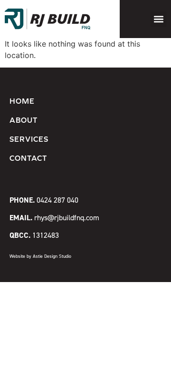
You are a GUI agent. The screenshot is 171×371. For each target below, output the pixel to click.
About (24, 120)
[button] (158, 19)
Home (22, 101)
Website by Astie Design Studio (40, 256)
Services (29, 139)
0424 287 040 (44, 200)
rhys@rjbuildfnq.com (54, 217)
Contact (28, 158)
